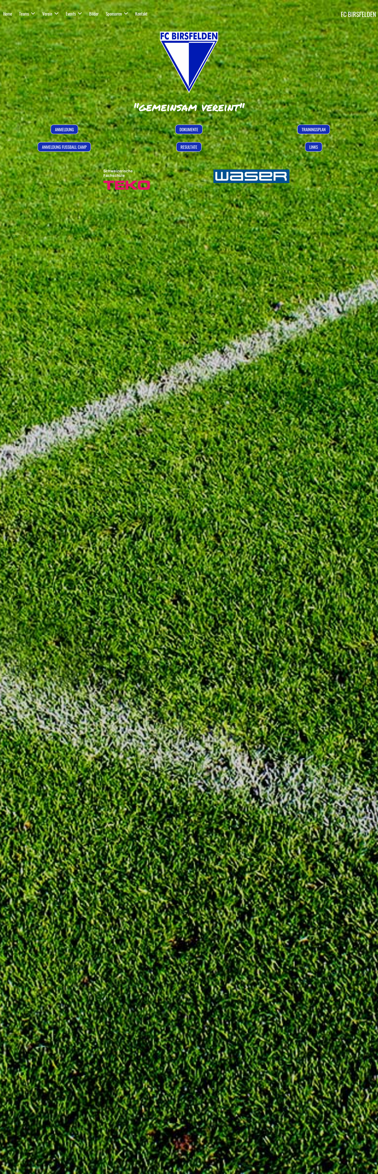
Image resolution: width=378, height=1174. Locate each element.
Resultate (189, 147)
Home (7, 13)
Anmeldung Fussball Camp (64, 147)
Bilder (94, 13)
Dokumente (189, 129)
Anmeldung (64, 129)
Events (71, 13)
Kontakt (141, 13)
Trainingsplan (314, 129)
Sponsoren (114, 13)
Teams (24, 13)
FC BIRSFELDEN (358, 14)
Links (313, 147)
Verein (47, 13)
